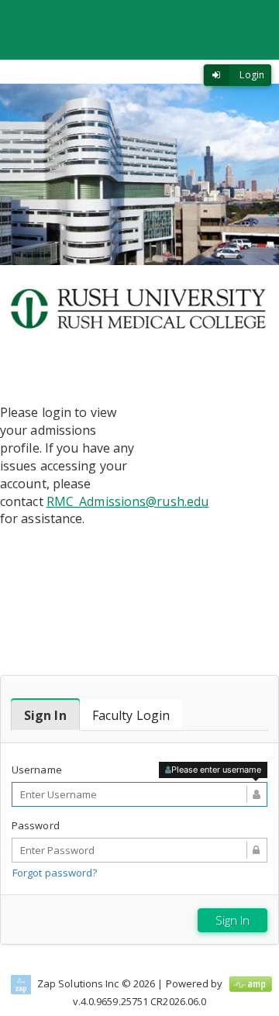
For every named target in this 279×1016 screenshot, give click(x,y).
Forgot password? (55, 873)
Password (36, 825)
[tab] (45, 715)
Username (37, 770)
